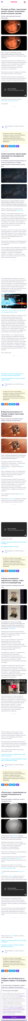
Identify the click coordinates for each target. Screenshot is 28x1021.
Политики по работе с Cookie (18, 1008)
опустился (11, 498)
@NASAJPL (18, 858)
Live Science (12, 628)
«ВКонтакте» (4, 101)
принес (21, 494)
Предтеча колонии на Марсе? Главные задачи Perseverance (12, 945)
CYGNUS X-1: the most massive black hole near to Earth (13, 311)
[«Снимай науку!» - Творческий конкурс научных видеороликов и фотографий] (25, 2)
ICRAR (10, 312)
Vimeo (15, 312)
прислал (11, 936)
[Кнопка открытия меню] (2, 2)
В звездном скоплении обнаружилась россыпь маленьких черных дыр (12, 374)
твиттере (15, 836)
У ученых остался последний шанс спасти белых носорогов (13, 755)
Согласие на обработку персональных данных (11, 1011)
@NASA (8, 858)
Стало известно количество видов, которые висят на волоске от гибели (14, 759)
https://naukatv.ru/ (22, 995)
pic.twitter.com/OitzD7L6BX (8, 868)
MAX (6, 128)
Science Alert (19, 210)
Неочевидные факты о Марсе (10, 546)
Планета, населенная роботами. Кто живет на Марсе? (13, 543)
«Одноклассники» (13, 101)
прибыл (10, 876)
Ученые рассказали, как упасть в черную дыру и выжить (13, 379)
